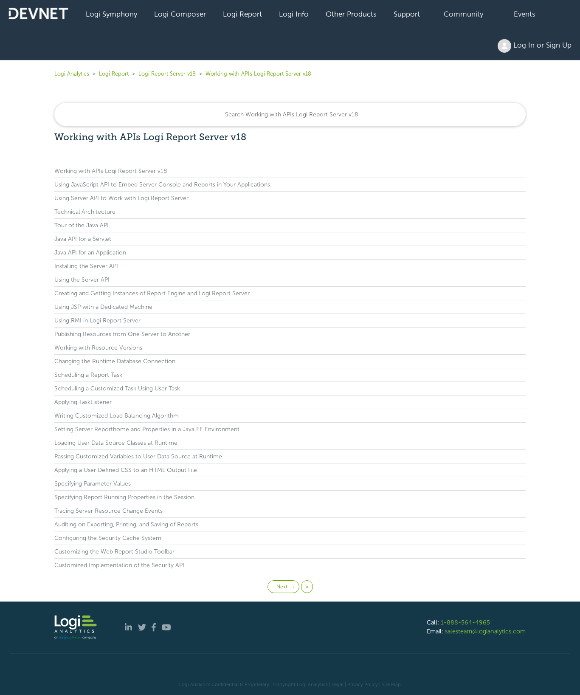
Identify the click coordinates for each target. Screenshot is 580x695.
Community (463, 14)
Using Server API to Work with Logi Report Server (121, 198)
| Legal (336, 684)
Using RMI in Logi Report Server (97, 320)
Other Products (351, 14)
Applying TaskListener (83, 402)
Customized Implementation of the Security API (119, 565)
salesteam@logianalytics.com (485, 631)
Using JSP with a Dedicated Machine (103, 307)
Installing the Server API (86, 266)
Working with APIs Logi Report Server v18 (258, 74)
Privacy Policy (362, 684)
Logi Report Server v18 (167, 74)
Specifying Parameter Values (92, 483)
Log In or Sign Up (541, 45)
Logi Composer (180, 14)
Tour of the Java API (81, 225)
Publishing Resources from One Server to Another (122, 334)
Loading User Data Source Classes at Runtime (115, 442)
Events (524, 14)
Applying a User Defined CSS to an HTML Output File (125, 470)
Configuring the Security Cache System (107, 538)
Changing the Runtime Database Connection (114, 361)
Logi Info (294, 14)
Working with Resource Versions (98, 347)
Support (407, 14)
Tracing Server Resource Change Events (108, 510)
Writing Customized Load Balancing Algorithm (116, 415)
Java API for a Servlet (82, 239)
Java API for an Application (90, 252)
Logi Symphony (111, 14)
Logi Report (242, 14)
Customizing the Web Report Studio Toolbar (114, 551)
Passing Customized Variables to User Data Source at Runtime (138, 456)
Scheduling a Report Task (88, 375)
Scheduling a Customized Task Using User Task (117, 388)
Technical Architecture (84, 211)
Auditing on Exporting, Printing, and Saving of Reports (126, 524)
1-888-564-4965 (465, 622)
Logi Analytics (71, 74)
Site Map (391, 684)
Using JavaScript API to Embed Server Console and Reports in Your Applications (162, 184)
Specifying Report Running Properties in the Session (124, 497)
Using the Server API (82, 279)
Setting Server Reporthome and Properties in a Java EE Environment (146, 429)
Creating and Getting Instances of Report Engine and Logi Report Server (152, 293)
